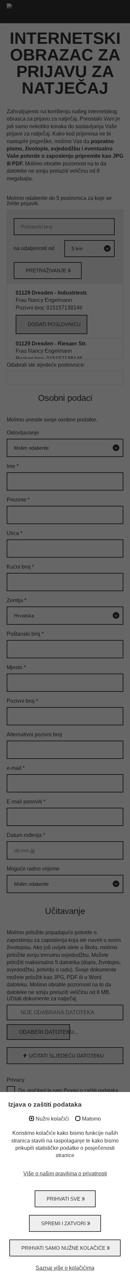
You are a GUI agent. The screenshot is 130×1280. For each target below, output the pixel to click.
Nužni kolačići (52, 1119)
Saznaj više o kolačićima (65, 1268)
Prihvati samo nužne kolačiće (63, 1248)
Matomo (91, 1119)
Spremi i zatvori (63, 1223)
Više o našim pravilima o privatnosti (65, 1173)
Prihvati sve (63, 1199)
